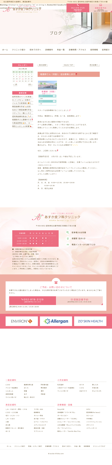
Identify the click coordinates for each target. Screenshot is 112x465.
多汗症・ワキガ (39, 419)
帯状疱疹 (44, 388)
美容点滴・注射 (39, 428)
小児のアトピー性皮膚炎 (65, 388)
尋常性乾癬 (9, 394)
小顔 (7, 422)
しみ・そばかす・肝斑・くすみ (16, 409)
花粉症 (43, 394)
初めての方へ (66, 446)
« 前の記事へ (43, 65)
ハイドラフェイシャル (94, 422)
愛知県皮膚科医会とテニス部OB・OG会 (28, 116)
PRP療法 (89, 419)
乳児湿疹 (60, 385)
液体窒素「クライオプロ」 (66, 412)
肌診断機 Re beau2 (93, 412)
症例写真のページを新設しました (25, 96)
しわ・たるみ (10, 419)
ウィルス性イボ (62, 391)
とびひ (81, 388)
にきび (8, 385)
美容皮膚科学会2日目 (21, 106)
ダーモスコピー (62, 415)
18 (23, 79)
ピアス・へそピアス (41, 422)
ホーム (9, 446)
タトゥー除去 (38, 415)
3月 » (30, 84)
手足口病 (95, 388)
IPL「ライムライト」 (64, 428)
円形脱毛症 (44, 385)
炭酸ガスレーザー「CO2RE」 (67, 419)
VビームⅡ (90, 415)
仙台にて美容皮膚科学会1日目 (25, 110)
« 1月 (15, 84)
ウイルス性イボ (11, 397)
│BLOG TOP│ (69, 65)
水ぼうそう (83, 391)
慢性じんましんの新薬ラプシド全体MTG (29, 126)
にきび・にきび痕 (12, 412)
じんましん (9, 391)
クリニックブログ (99, 446)
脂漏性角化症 (28, 385)
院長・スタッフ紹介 (35, 446)
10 (20, 76)
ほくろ (26, 388)
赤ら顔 (8, 425)
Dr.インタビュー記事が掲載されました (27, 100)
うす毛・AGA (38, 409)
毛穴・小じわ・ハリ (12, 415)
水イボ (81, 385)
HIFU (88, 409)
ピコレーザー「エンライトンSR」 (69, 422)
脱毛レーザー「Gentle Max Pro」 (69, 431)
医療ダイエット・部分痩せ (15, 428)
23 (17, 81)
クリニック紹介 (19, 446)
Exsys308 (60, 409)
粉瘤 (25, 391)
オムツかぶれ (96, 391)
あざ (25, 394)
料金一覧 (77, 446)
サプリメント (38, 431)
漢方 (42, 391)
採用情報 (87, 446)
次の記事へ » (95, 65)
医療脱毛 (37, 412)
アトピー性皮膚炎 (12, 388)
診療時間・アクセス (52, 446)
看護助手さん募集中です (21, 119)
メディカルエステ (40, 425)
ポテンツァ (90, 425)
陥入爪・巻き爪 (29, 397)
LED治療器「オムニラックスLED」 (69, 425)
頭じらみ (95, 385)
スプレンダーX (91, 428)
